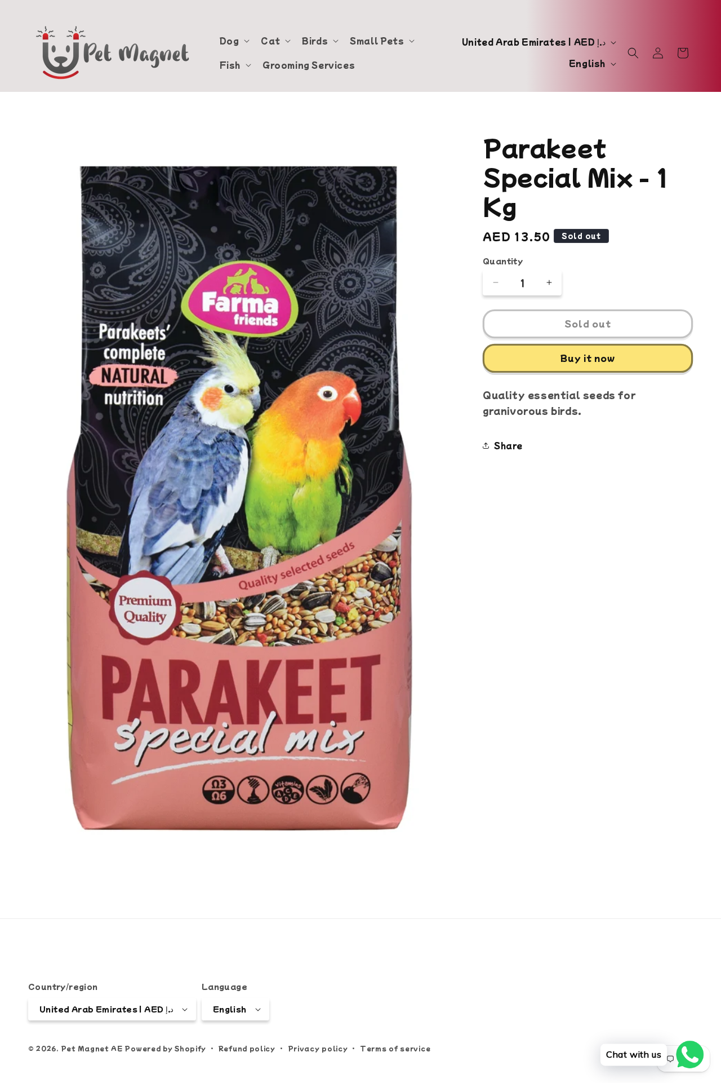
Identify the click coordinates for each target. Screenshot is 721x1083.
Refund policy (247, 1048)
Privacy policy (318, 1048)
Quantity (503, 260)
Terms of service (395, 1048)
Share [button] (508, 445)
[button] (234, 40)
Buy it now (587, 358)
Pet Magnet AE (92, 1048)
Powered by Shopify (165, 1048)
